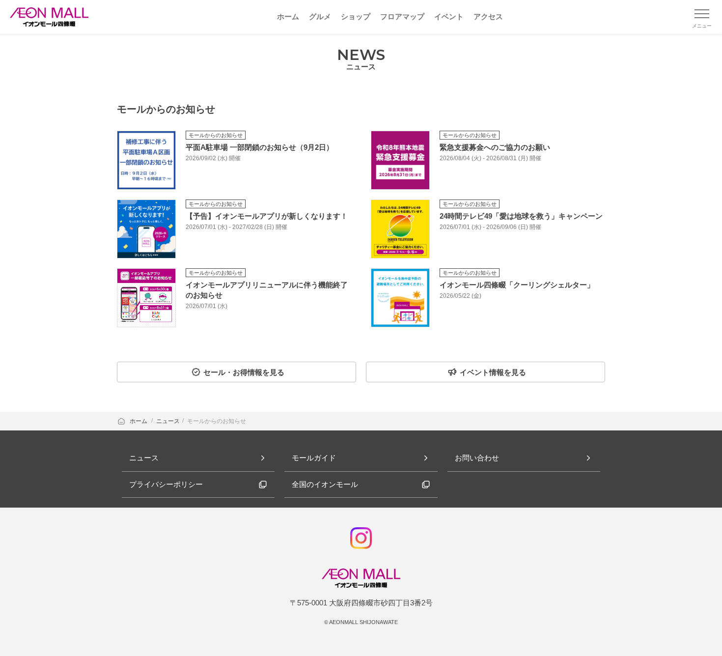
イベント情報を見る (493, 372)
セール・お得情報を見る (243, 372)
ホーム (139, 421)
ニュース (168, 421)
